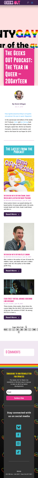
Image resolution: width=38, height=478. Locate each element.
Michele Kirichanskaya (14, 200)
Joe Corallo (9, 303)
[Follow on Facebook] (18, 435)
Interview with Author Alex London (17, 254)
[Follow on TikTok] (18, 452)
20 (21, 329)
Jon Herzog (24, 122)
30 (26, 329)
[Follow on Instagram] (18, 443)
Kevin (16, 122)
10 (17, 329)
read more (11, 214)
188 (34, 329)
